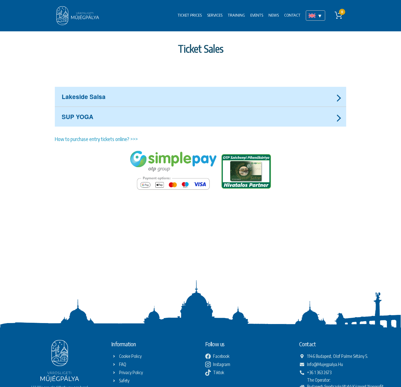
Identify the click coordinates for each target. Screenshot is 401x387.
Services (214, 15)
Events (256, 15)
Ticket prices (190, 15)
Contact (292, 15)
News (273, 15)
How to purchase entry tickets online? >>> (96, 139)
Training (236, 15)
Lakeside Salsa (84, 96)
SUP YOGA (77, 116)
